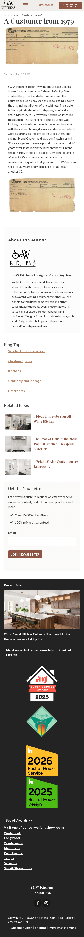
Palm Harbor (13, 853)
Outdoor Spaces (20, 361)
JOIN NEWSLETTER (25, 554)
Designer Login (21, 927)
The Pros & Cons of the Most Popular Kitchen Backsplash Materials (55, 444)
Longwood (12, 838)
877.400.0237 (45, 5)
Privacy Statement (62, 927)
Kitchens (14, 371)
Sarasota (10, 863)
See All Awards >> (19, 820)
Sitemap (41, 927)
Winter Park (12, 833)
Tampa (9, 858)
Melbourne (12, 848)
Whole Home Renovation (26, 351)
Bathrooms (16, 391)
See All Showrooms (18, 868)
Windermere (13, 843)
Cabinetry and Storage (24, 381)
